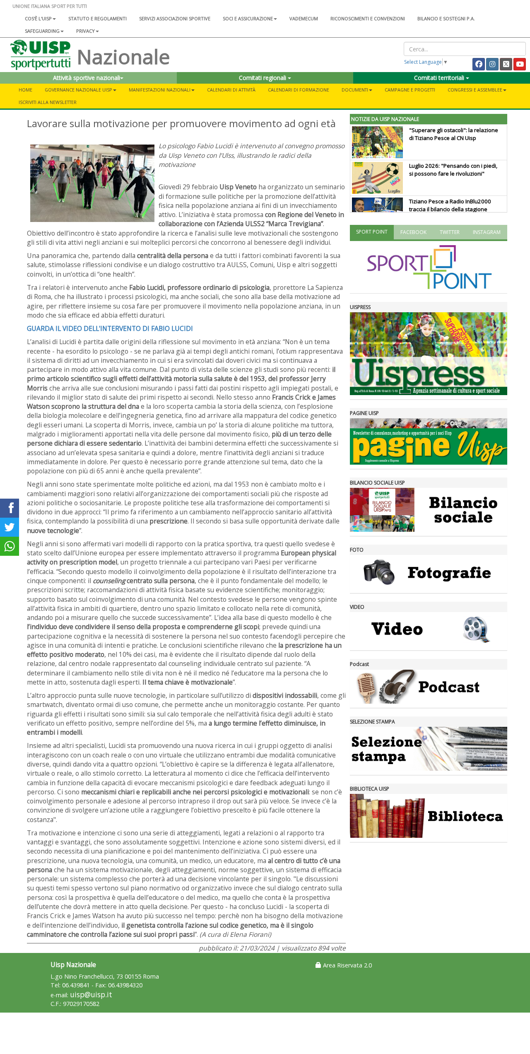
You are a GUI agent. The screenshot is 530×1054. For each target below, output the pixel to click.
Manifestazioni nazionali (159, 90)
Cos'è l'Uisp (38, 18)
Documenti (355, 90)
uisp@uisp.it (91, 994)
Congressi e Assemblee (475, 90)
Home (25, 90)
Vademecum (303, 18)
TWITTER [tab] (450, 232)
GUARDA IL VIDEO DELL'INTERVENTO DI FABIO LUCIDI (110, 328)
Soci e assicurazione (248, 18)
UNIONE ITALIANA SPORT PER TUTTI (49, 6)
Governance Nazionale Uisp (78, 90)
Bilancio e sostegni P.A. (446, 18)
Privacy (85, 31)
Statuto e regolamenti (97, 18)
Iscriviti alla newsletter (48, 102)
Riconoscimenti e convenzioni (367, 18)
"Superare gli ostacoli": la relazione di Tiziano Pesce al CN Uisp (453, 134)
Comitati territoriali (440, 78)
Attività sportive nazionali (86, 78)
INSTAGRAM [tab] (487, 232)
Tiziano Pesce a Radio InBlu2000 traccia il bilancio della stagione (450, 205)
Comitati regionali (263, 78)
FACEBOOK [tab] (413, 232)
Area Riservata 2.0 (346, 965)
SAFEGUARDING (42, 31)
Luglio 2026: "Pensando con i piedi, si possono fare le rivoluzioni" (453, 169)
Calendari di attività (231, 90)
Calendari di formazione (298, 90)
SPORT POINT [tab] (372, 231)
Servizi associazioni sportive (174, 18)
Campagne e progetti (410, 90)
